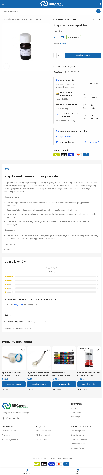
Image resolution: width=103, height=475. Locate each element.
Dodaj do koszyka (83, 55)
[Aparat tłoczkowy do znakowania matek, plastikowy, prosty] (14, 358)
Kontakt (74, 408)
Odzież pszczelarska (79, 439)
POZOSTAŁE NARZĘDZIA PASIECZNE (61, 19)
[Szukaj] (98, 11)
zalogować (18, 304)
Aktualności (75, 417)
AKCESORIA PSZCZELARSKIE (29, 19)
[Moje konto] (99, 3)
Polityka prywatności (10, 439)
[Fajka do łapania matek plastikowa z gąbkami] (39, 358)
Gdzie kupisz (76, 412)
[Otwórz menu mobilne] (3, 3)
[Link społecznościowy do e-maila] (71, 71)
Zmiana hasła (41, 439)
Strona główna (8, 19)
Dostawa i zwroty (9, 430)
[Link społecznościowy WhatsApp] (81, 71)
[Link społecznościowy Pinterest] (75, 71)
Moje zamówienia (43, 430)
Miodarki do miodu (78, 443)
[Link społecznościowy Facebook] (65, 71)
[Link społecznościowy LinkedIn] (78, 71)
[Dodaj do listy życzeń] (22, 350)
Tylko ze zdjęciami (15, 321)
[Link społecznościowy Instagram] (10, 418)
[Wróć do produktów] (96, 19)
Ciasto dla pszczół (78, 430)
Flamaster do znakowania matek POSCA (61, 375)
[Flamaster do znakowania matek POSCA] (64, 358)
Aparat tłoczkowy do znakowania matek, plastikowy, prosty (12, 375)
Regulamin (6, 435)
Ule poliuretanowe (78, 448)
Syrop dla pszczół (78, 435)
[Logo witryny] (51, 3)
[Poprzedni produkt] (93, 19)
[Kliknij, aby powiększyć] (6, 66)
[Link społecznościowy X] (68, 71)
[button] (14, 384)
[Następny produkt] (99, 19)
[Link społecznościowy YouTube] (14, 418)
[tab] (7, 169)
